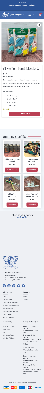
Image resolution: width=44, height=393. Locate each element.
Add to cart (25, 114)
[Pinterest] (13, 285)
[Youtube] (18, 285)
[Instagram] (9, 285)
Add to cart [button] (32, 169)
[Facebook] (4, 285)
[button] (28, 15)
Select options (12, 169)
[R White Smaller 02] (23, 285)
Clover (10, 76)
